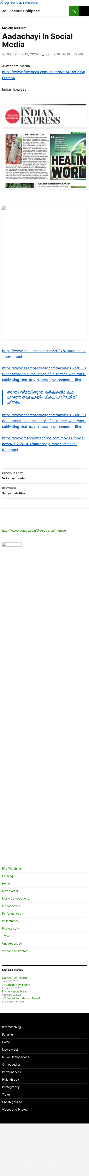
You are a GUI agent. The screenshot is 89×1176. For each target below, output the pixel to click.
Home (6, 883)
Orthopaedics (11, 906)
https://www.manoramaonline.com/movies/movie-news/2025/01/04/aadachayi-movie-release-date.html (43, 444)
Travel (6, 936)
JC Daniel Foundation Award (21, 998)
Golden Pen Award (14, 978)
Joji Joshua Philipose (21, 11)
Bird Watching (11, 868)
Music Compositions (15, 898)
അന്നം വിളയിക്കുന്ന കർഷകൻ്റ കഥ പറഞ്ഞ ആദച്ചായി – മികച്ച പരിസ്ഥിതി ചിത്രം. (41, 397)
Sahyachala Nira (13, 491)
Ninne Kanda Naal (14, 991)
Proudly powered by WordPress (44, 1164)
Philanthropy (10, 921)
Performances (11, 913)
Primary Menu (84, 11)
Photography (11, 928)
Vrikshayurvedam (14, 476)
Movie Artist (14, 28)
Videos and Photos (14, 951)
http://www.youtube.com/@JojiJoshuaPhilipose (34, 530)
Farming (7, 876)
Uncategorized (12, 943)
